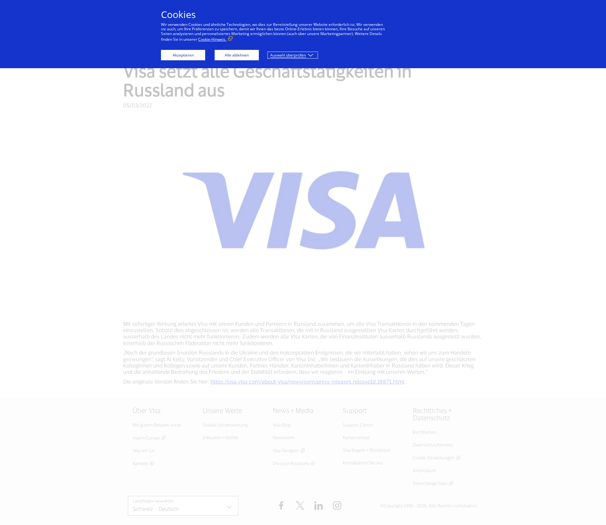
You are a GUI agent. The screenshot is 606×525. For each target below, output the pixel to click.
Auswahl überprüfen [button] (288, 55)
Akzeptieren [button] (183, 55)
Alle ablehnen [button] (237, 55)
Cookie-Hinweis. (212, 39)
